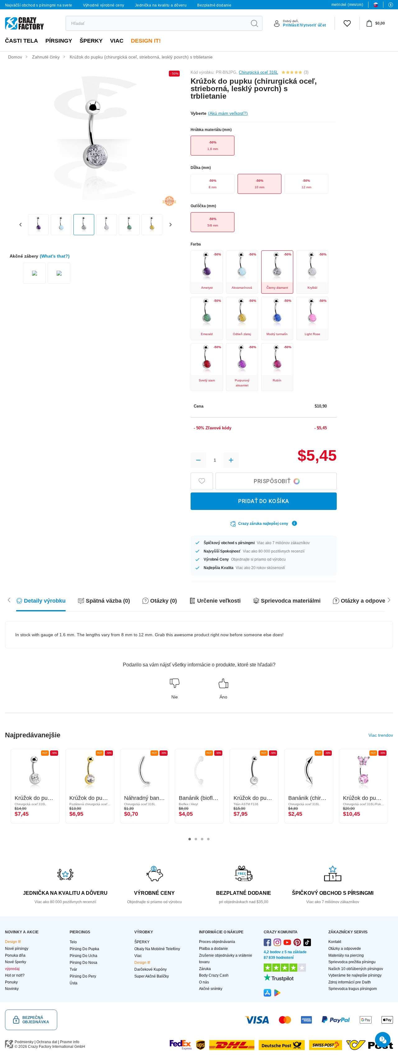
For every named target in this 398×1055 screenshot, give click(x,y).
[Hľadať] (254, 23)
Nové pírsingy (16, 948)
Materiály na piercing (346, 955)
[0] (347, 23)
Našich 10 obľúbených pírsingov (355, 969)
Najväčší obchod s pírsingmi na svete (38, 5)
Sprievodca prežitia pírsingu (352, 962)
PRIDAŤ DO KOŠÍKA (263, 501)
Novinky (12, 989)
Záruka (205, 969)
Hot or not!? (15, 975)
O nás (204, 982)
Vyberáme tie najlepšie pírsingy (355, 975)
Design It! (146, 41)
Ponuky (11, 982)
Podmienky (24, 1042)
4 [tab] (208, 839)
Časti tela (21, 41)
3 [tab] (202, 839)
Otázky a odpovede (344, 948)
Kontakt (334, 942)
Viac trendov (380, 735)
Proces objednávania (217, 942)
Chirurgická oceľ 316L (258, 72)
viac (116, 41)
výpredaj (12, 969)
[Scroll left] (389, 599)
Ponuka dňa (15, 955)
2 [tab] (196, 839)
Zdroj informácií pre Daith (349, 982)
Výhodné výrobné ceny (103, 5)
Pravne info (69, 1042)
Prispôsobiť (272, 481)
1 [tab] (190, 839)
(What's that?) (55, 256)
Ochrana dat (46, 1042)
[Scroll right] (9, 599)
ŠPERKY (91, 41)
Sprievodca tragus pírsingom (352, 989)
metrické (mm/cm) (347, 4)
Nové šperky (15, 962)
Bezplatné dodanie (214, 5)
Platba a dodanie (213, 948)
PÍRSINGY (58, 41)
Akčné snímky (210, 989)
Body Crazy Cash (214, 975)
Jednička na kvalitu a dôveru (161, 5)
